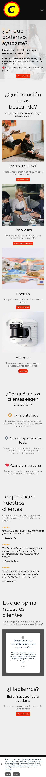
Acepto (23, 667)
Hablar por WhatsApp (23, 76)
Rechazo (16, 774)
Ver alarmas (23, 371)
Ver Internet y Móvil (23, 180)
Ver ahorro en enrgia (23, 307)
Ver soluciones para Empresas (23, 243)
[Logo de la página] (12, 10)
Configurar (8, 769)
